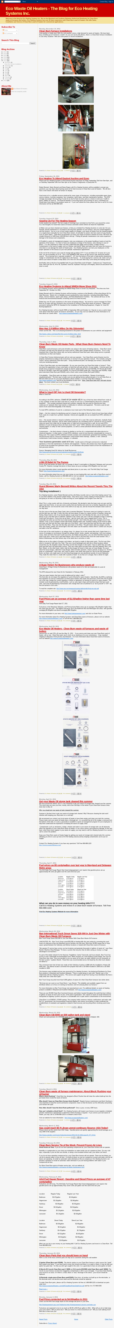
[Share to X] (75, 171)
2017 (5, 52)
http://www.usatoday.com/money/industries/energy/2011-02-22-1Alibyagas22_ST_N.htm (67, 1135)
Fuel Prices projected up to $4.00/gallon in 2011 (63, 1299)
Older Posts (109, 1319)
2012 (5, 59)
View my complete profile (18, 91)
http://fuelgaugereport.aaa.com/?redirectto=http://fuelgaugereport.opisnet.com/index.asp (67, 1305)
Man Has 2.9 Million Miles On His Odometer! (61, 328)
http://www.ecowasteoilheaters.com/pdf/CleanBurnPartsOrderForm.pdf (61, 1286)
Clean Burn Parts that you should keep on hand (63, 1255)
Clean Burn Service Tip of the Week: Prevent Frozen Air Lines (70, 1145)
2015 (5, 53)
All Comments (8, 33)
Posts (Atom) (52, 1323)
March (7, 75)
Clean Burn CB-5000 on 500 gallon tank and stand (64, 1014)
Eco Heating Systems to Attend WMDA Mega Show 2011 (68, 286)
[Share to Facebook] (78, 171)
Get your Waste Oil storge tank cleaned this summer (66, 801)
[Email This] (71, 171)
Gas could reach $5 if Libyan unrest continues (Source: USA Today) (73, 1128)
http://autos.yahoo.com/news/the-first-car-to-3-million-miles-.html (60, 334)
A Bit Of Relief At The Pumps (53, 462)
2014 (5, 55)
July (6, 69)
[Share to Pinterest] (80, 171)
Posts (6, 30)
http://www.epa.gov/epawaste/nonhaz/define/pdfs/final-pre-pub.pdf (77, 588)
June (6, 70)
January (7, 78)
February (7, 77)
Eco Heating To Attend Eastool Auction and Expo (64, 178)
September (8, 65)
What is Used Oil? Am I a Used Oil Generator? (62, 392)
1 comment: (67, 170)
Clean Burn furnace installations (55, 31)
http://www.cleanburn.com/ (47, 380)
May (6, 72)
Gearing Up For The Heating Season (57, 220)
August (7, 67)
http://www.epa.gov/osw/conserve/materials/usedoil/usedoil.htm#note (61, 452)
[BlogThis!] (73, 171)
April (6, 74)
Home (76, 1319)
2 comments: (66, 213)
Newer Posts (43, 1319)
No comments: (67, 278)
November (8, 62)
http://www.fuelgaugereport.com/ (54, 471)
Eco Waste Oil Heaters (20, 88)
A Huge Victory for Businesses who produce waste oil (66, 565)
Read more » (43, 1289)
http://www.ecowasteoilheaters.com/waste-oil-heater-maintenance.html (61, 1167)
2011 (5, 60)
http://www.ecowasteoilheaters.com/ (70, 313)
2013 (5, 57)
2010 (5, 80)
